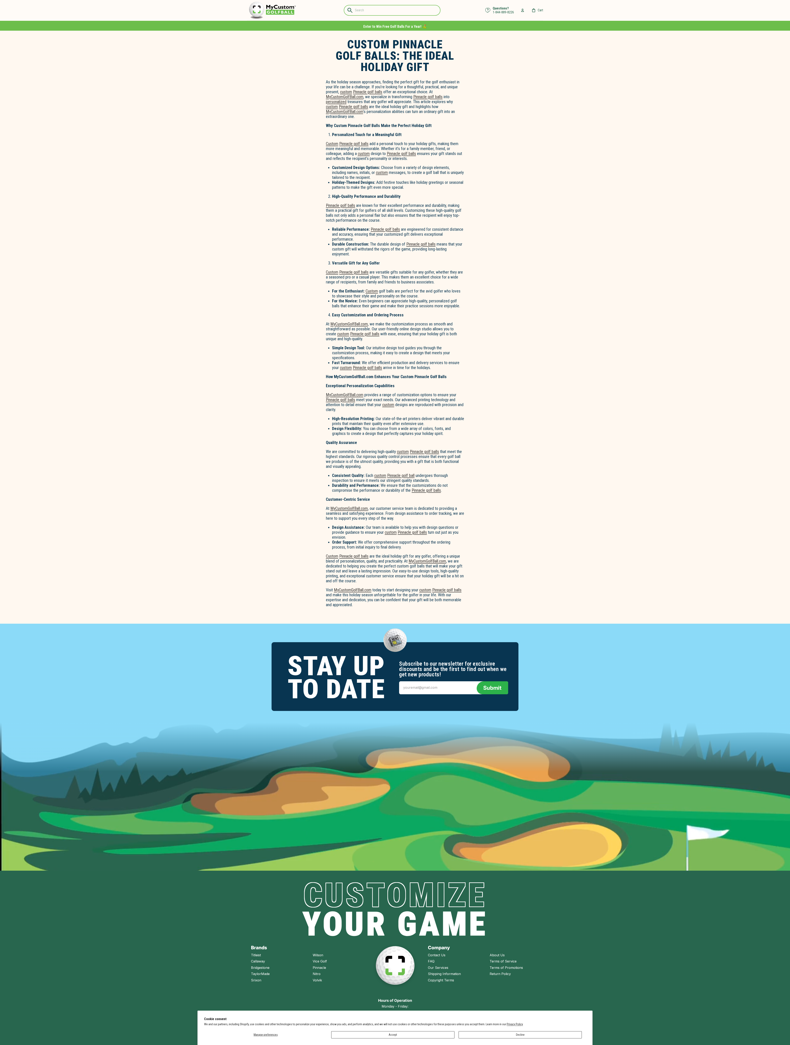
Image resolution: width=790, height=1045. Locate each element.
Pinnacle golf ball (401, 475)
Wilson (318, 955)
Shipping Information (444, 974)
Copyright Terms (441, 980)
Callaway (258, 961)
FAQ (431, 961)
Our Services (438, 968)
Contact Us (436, 955)
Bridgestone (260, 968)
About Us (497, 955)
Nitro (317, 974)
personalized (336, 101)
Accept (393, 1034)
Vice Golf (320, 961)
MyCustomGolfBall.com (344, 96)
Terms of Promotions (506, 968)
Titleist (256, 955)
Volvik (317, 980)
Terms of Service (503, 961)
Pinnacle (319, 968)
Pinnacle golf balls (367, 91)
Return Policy (500, 974)
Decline (520, 1034)
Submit (492, 688)
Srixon (256, 980)
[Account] (522, 10)
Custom (332, 143)
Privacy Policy (515, 1024)
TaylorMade (260, 974)
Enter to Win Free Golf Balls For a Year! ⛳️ (395, 26)
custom (346, 91)
